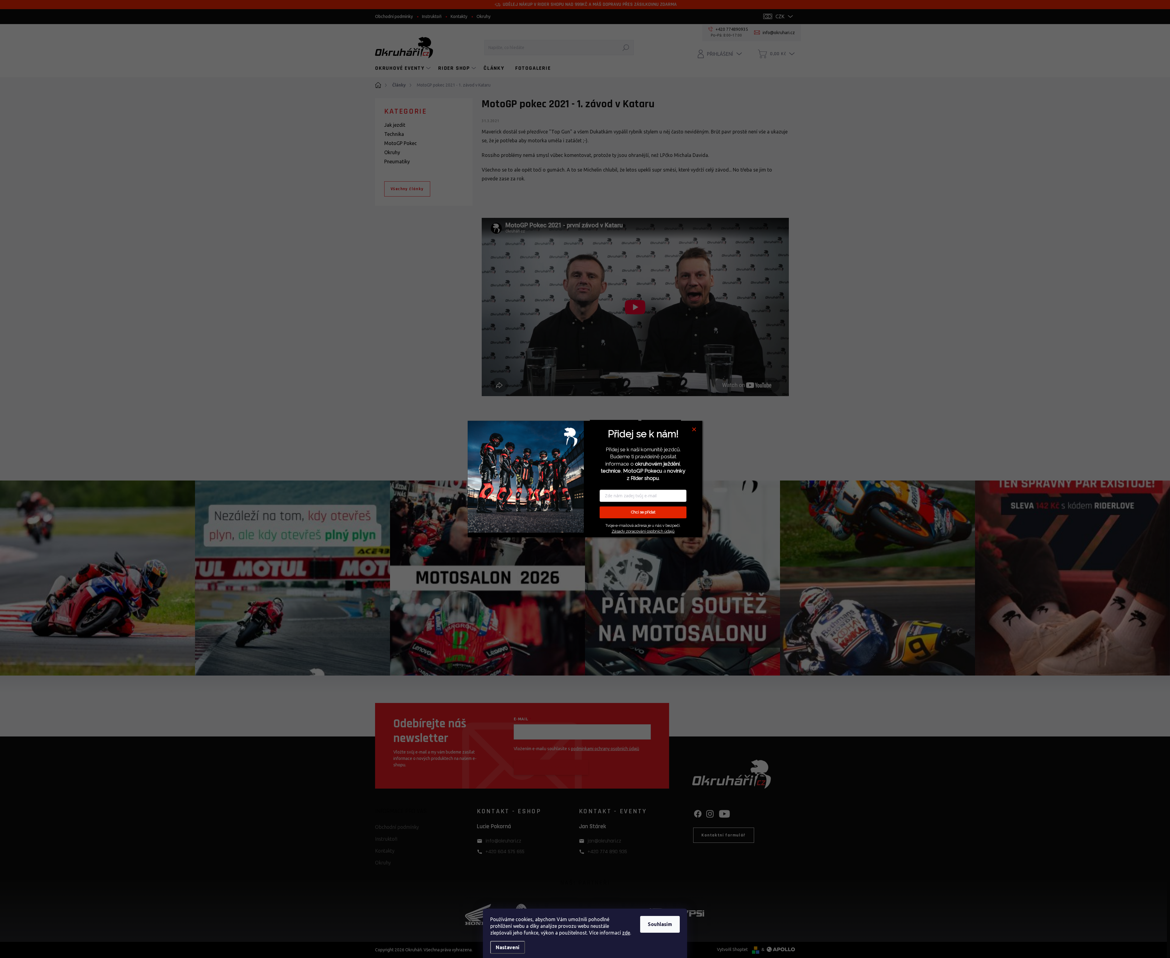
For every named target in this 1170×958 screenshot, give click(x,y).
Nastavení (507, 947)
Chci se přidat (643, 512)
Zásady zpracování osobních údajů (643, 531)
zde (626, 932)
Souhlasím (660, 924)
